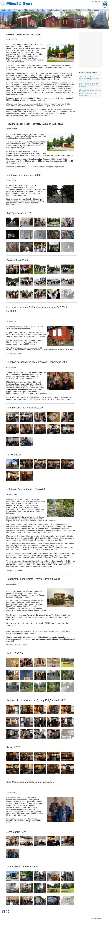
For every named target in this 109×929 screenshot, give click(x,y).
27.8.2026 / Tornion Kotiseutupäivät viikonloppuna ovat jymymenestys (89, 78)
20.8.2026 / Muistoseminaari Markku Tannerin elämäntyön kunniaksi (89, 84)
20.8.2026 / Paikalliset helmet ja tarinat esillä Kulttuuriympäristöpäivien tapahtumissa (90, 92)
